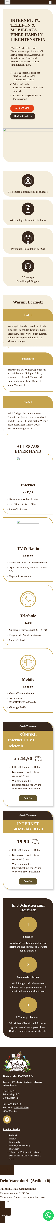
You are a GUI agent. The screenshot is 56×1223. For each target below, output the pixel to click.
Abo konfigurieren (22, 116)
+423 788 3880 (21, 1107)
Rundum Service (11, 1129)
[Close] (7, 1170)
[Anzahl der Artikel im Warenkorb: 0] (50, 2)
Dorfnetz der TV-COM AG (18, 1076)
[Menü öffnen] (7, 2)
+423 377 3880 (22, 108)
